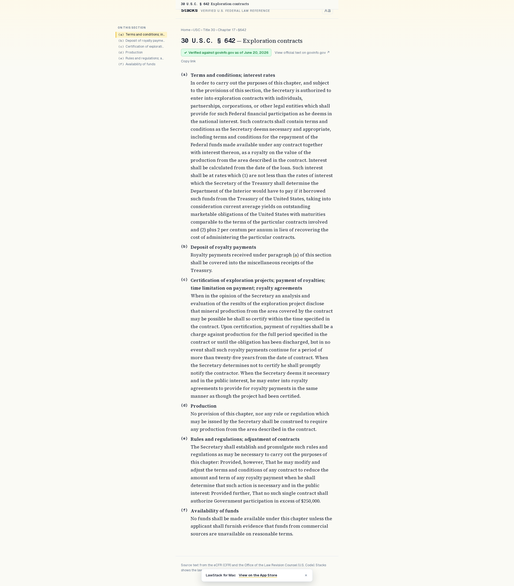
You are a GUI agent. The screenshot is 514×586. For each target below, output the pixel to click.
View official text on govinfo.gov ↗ (302, 52)
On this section (132, 27)
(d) (184, 405)
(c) (184, 279)
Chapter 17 (226, 30)
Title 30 (209, 30)
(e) (184, 438)
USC (196, 30)
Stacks (189, 10)
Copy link (188, 61)
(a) (184, 74)
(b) (184, 246)
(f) (184, 510)
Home (185, 30)
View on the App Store (258, 575)
